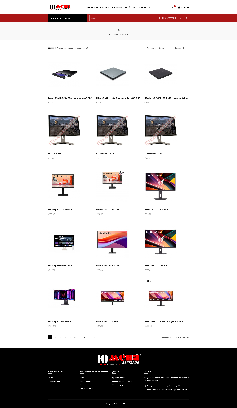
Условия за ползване (56, 381)
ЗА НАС (51, 378)
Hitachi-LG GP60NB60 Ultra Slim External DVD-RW (166, 98)
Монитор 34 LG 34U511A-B (108, 321)
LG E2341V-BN (54, 154)
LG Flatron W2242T (153, 154)
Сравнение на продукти (122, 381)
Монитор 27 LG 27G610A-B (156, 210)
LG (127, 35)
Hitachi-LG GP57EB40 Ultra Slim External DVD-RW (70, 98)
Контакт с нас (85, 385)
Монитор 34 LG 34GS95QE (59, 321)
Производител (118, 35)
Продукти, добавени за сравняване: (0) (73, 48)
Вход (82, 378)
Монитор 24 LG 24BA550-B (60, 210)
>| (95, 337)
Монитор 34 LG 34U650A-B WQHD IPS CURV (163, 321)
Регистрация (85, 381)
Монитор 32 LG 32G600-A (155, 265)
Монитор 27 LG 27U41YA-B (107, 265)
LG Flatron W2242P (105, 154)
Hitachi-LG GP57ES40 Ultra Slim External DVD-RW (118, 98)
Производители (118, 378)
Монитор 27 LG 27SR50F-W (60, 265)
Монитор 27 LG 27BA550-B (107, 210)
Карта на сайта (86, 388)
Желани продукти (119, 385)
